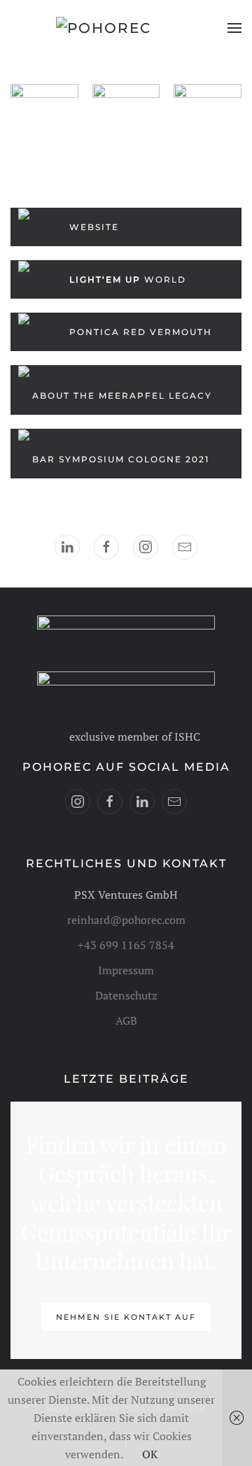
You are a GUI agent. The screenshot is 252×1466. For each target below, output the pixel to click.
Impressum (126, 970)
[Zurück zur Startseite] (126, 28)
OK (150, 1454)
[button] (234, 28)
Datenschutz (126, 995)
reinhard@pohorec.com (126, 919)
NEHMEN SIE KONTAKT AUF (126, 1317)
